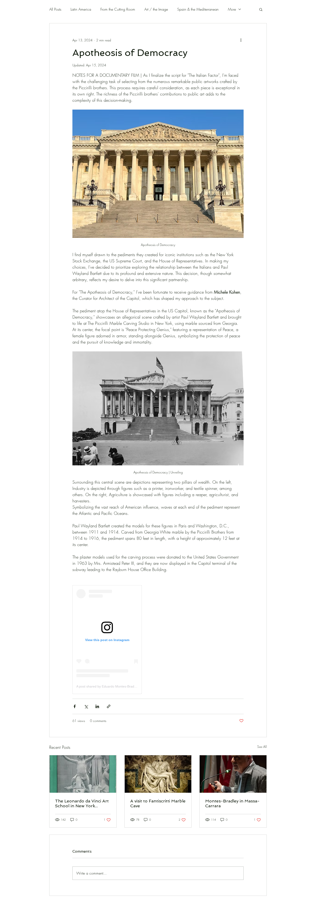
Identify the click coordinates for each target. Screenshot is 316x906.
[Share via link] (108, 706)
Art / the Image (156, 9)
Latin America (81, 9)
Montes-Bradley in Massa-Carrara (232, 803)
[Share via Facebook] (74, 706)
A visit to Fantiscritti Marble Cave (158, 803)
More (232, 9)
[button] (261, 9)
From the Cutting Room (117, 9)
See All (262, 746)
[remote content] (107, 639)
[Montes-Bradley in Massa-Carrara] (233, 774)
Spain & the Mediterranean (198, 9)
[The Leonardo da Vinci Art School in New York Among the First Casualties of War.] (83, 774)
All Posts (55, 9)
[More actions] (241, 40)
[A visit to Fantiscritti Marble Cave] (158, 774)
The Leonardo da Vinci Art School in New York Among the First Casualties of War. (82, 803)
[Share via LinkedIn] (97, 706)
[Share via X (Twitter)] (86, 706)
